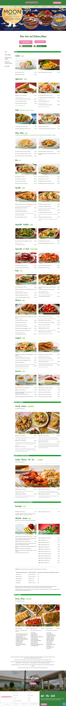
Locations (36, 6)
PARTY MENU (17, 594)
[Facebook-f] (5, 704)
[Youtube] (6, 704)
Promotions (44, 6)
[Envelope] (9, 704)
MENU (15, 51)
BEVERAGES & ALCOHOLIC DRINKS (23, 502)
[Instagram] (3, 704)
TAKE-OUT (28, 6)
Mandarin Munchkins (18, 700)
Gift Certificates (30, 695)
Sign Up (60, 6)
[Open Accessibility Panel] (64, 704)
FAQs (15, 698)
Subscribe (16, 695)
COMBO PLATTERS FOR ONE (21, 455)
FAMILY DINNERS (18, 402)
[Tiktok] (8, 704)
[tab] (37, 51)
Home (15, 6)
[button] (57, 3)
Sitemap (29, 700)
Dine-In (21, 6)
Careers (29, 698)
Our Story (53, 6)
